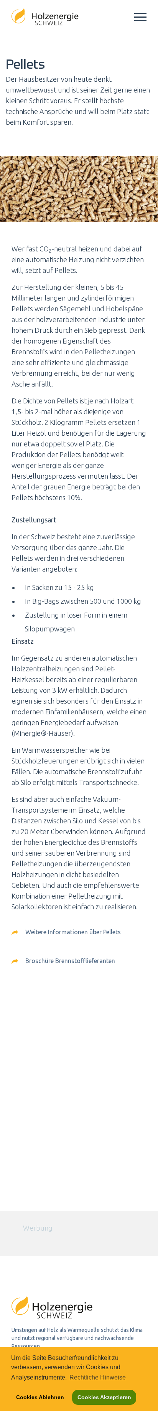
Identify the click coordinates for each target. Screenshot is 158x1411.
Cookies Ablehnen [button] (40, 1397)
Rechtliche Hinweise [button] (97, 1377)
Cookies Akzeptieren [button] (104, 1397)
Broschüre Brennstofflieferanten (69, 960)
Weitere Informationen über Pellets (72, 932)
